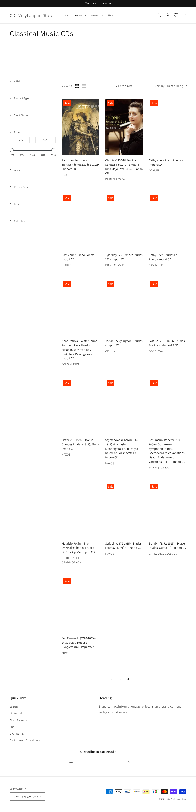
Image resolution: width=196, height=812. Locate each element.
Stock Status (20, 115)
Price (16, 132)
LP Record (16, 713)
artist (16, 81)
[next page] (145, 679)
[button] (79, 15)
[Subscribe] (128, 762)
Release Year (20, 187)
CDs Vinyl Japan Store (176, 799)
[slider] (12, 150)
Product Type (21, 98)
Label (16, 204)
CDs (12, 727)
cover (16, 170)
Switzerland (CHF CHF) (26, 796)
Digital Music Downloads (25, 740)
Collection (19, 221)
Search (14, 706)
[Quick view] (95, 151)
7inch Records (18, 720)
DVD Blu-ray (17, 733)
